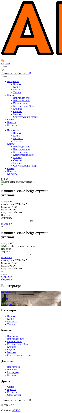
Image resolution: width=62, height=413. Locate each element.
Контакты (12, 125)
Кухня (16, 87)
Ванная (17, 84)
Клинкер (17, 108)
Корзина (11, 375)
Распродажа (13, 372)
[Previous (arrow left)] (2, 274)
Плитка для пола (21, 100)
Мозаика (17, 114)
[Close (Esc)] (2, 271)
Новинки (12, 369)
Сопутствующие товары (25, 117)
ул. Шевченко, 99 (16, 73)
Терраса (17, 92)
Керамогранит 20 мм (23, 106)
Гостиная (18, 89)
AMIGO (16, 410)
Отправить (6, 279)
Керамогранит (20, 103)
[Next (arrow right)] (5, 274)
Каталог (11, 95)
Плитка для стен (21, 98)
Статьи (10, 119)
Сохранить (6, 276)
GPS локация (14, 395)
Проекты (11, 122)
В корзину (6, 223)
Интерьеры (13, 81)
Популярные (13, 367)
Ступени (17, 111)
